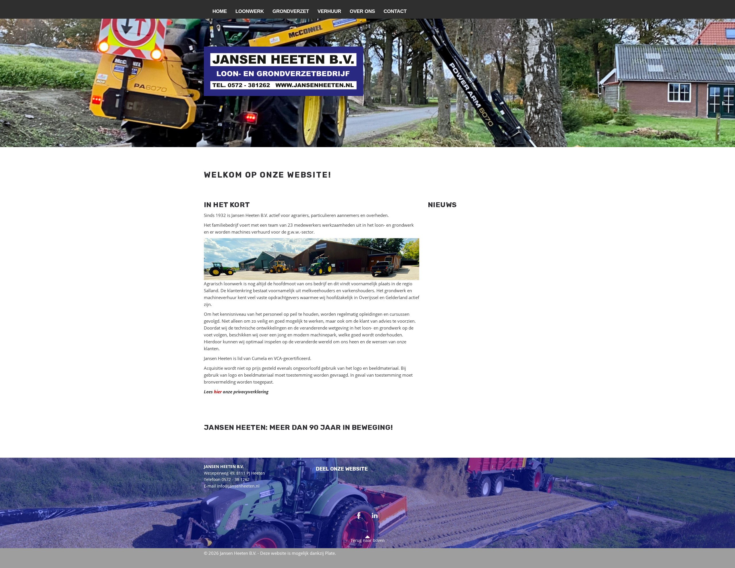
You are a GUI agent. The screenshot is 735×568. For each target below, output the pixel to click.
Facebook (359, 515)
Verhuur (329, 11)
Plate (330, 553)
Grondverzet (290, 11)
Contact (395, 11)
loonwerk (249, 11)
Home (219, 11)
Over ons (362, 11)
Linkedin (374, 515)
